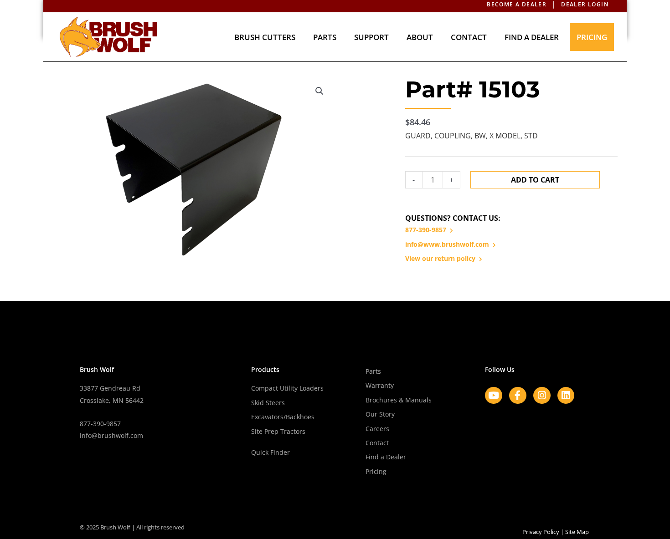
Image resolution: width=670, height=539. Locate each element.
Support (371, 37)
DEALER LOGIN (584, 4)
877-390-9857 (425, 229)
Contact (469, 37)
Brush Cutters (264, 37)
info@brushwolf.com (111, 435)
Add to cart (535, 180)
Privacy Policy (540, 532)
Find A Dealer (532, 37)
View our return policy (440, 258)
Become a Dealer (516, 4)
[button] (319, 91)
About (420, 37)
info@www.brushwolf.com (447, 244)
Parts (324, 37)
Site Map (577, 532)
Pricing (592, 37)
